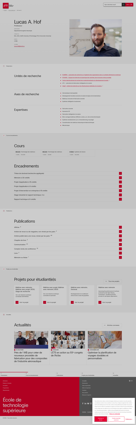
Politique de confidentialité (114, 414)
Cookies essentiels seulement (116, 419)
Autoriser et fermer (101, 419)
